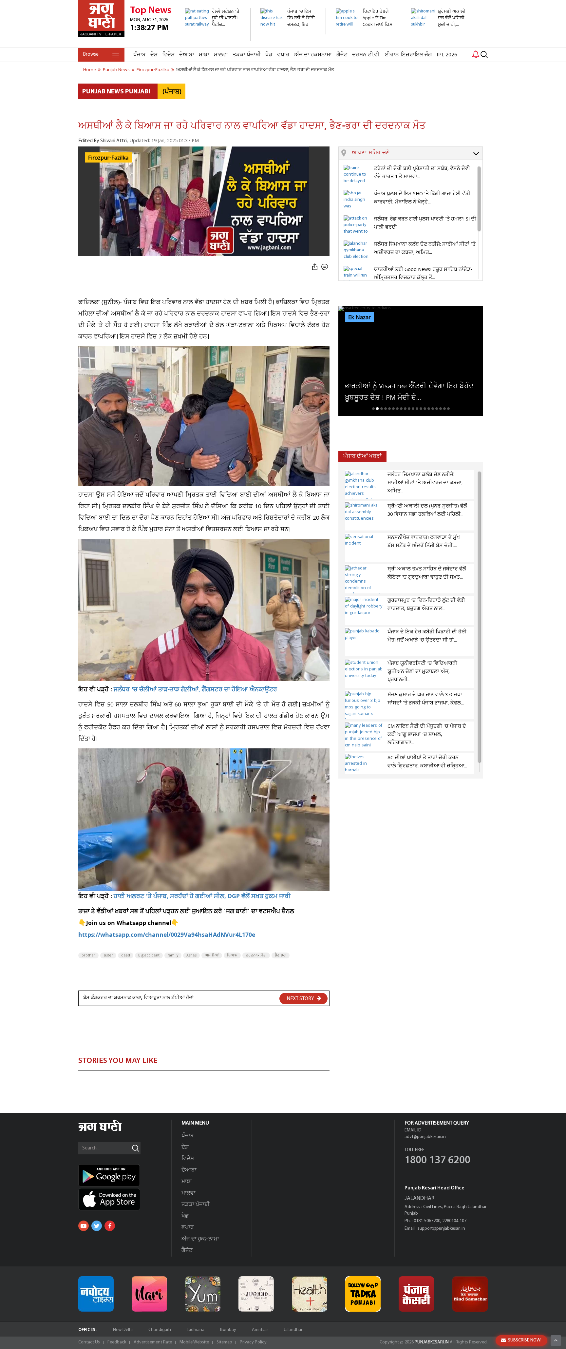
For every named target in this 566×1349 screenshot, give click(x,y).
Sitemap (224, 1342)
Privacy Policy (253, 1342)
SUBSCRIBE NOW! (524, 1340)
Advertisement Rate (153, 1342)
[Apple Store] (124, 1199)
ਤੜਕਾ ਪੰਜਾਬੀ (247, 55)
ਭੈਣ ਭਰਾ (280, 955)
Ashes (191, 955)
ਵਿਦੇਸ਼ (168, 55)
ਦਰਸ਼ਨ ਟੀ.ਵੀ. (366, 55)
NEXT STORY (301, 998)
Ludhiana (195, 1329)
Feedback (116, 1342)
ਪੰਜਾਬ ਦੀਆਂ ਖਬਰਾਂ (362, 456)
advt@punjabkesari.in (425, 1136)
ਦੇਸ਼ (154, 55)
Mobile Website (194, 1342)
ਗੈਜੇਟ (342, 55)
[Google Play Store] (124, 1175)
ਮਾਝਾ (204, 55)
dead (125, 955)
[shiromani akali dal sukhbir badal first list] (440, 37)
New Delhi (123, 1329)
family (173, 955)
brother (88, 955)
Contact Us (89, 1342)
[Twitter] (96, 1226)
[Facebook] (109, 1226)
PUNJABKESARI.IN (432, 1342)
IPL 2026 (447, 55)
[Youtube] (83, 1226)
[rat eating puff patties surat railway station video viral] (214, 37)
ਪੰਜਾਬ (139, 55)
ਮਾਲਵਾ (221, 55)
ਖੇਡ (269, 55)
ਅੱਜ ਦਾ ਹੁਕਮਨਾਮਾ (313, 55)
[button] (417, 153)
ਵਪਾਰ (283, 55)
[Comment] (325, 267)
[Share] (315, 267)
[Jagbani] (109, 1130)
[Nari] (149, 1294)
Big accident (149, 955)
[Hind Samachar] (470, 1294)
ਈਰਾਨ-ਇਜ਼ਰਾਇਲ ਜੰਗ (408, 55)
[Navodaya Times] (96, 1294)
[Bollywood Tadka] (363, 1294)
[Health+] (309, 1294)
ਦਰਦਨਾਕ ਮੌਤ (256, 955)
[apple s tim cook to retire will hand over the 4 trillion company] (365, 44)
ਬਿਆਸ (232, 955)
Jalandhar (293, 1329)
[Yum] (202, 1294)
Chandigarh (159, 1329)
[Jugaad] (256, 1294)
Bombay (228, 1329)
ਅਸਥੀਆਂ (212, 955)
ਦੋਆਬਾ (186, 55)
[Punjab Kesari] (416, 1294)
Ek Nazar (359, 317)
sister (108, 955)
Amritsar (260, 1329)
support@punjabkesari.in (441, 1228)
